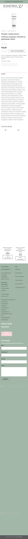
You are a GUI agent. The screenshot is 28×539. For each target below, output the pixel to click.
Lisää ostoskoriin (17, 51)
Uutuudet (3, 58)
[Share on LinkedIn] (16, 64)
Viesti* (3, 365)
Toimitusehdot (19, 280)
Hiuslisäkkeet (8, 55)
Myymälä (17, 269)
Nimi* (2, 345)
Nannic (12, 57)
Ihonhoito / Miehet (22, 55)
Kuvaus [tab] (3, 74)
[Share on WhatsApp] (2, 64)
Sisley (7, 252)
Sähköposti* (4, 352)
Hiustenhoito (11, 31)
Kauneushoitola (19, 276)
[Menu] (1, 6)
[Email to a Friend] (11, 64)
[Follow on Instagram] (3, 330)
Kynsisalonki (18, 273)
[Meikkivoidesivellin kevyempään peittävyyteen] (7, 187)
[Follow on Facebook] (11, 327)
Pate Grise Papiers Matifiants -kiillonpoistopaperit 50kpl (20, 249)
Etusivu (3, 31)
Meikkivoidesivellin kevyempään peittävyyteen (7, 249)
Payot (20, 253)
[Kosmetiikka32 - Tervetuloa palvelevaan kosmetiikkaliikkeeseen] (14, 6)
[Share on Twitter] (8, 64)
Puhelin (3, 358)
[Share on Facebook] (5, 64)
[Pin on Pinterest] (14, 64)
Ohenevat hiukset (19, 57)
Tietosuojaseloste (20, 287)
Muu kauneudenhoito (5, 57)
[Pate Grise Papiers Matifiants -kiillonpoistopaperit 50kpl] (20, 187)
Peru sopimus (19, 283)
